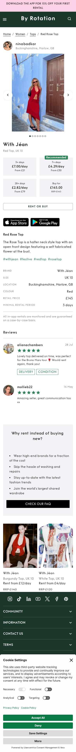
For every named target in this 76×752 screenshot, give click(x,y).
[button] (38, 611)
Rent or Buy (38, 206)
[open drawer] (5, 19)
